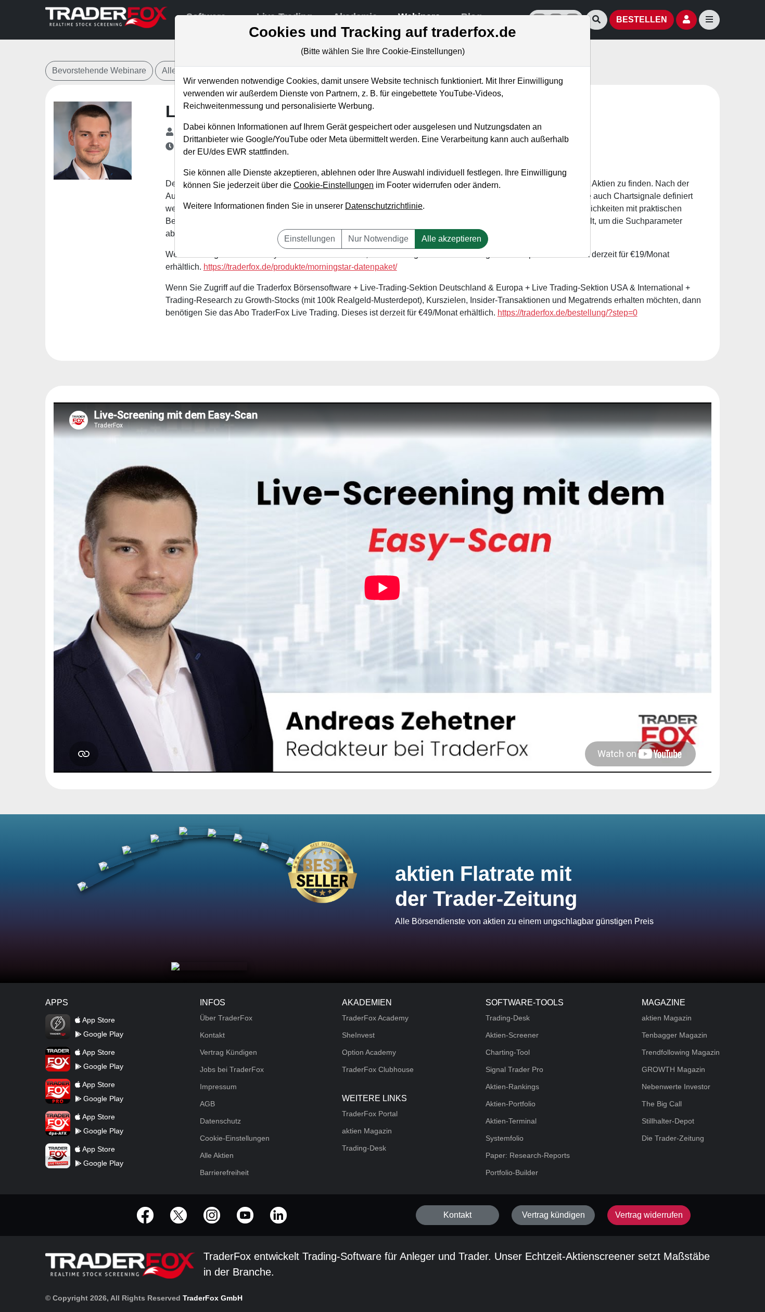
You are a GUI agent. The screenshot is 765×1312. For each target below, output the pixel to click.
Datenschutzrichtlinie (384, 205)
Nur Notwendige (378, 238)
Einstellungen (309, 238)
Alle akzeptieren (451, 238)
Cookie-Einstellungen (334, 185)
